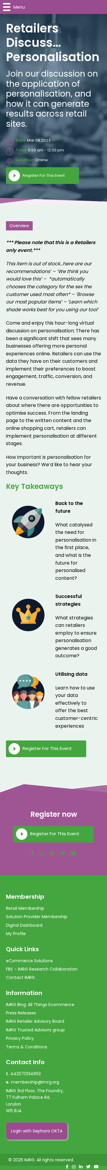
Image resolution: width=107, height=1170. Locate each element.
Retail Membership (25, 908)
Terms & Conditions (26, 1047)
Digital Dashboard (24, 925)
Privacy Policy (20, 1038)
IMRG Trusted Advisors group (35, 1030)
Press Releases (21, 1013)
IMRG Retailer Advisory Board (35, 1021)
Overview (19, 226)
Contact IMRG (20, 977)
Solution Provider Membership (36, 917)
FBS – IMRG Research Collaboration (42, 969)
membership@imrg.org (35, 1082)
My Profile (16, 934)
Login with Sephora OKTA (36, 1131)
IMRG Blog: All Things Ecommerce (40, 1005)
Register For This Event (44, 175)
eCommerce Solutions (29, 961)
